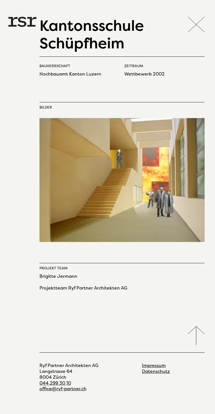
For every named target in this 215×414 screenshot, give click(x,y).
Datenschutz (156, 371)
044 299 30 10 (55, 383)
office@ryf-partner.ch (63, 389)
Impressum (154, 365)
